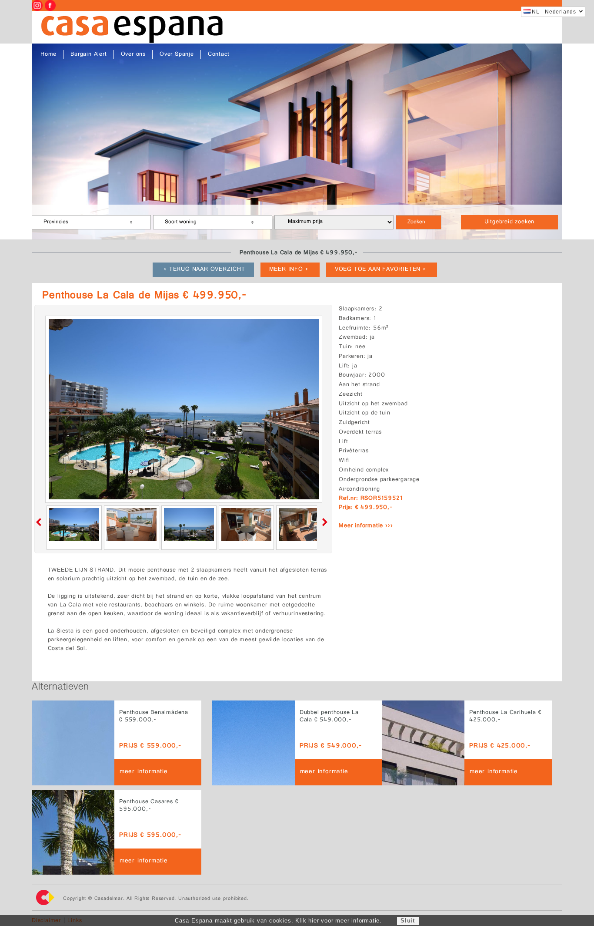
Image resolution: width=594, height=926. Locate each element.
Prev (40, 522)
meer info (286, 270)
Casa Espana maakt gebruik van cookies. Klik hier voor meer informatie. (278, 920)
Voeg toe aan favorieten (377, 270)
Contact (219, 55)
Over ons (133, 55)
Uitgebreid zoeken (509, 222)
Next (323, 522)
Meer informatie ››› (366, 526)
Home (48, 55)
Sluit (407, 920)
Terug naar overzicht (207, 270)
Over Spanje (177, 55)
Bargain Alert (88, 55)
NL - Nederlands (554, 12)
